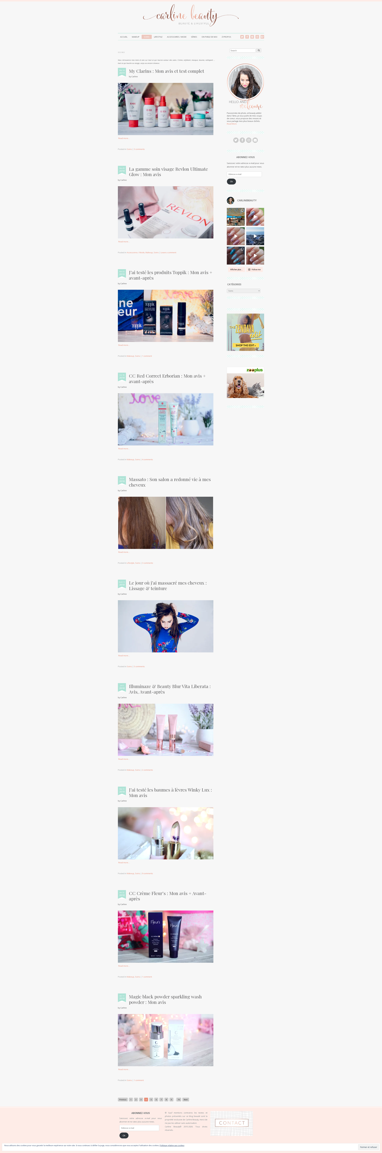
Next (186, 1099)
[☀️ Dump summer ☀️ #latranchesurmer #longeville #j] (236, 217)
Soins (147, 36)
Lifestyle (158, 36)
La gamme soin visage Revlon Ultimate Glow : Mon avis (168, 171)
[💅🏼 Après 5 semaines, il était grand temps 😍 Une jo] (255, 256)
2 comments (147, 770)
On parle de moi (209, 36)
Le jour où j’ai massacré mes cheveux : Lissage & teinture (168, 585)
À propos (226, 36)
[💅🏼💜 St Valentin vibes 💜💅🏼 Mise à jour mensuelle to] (236, 236)
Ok (231, 181)
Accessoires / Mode (177, 36)
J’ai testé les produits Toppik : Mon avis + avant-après (170, 275)
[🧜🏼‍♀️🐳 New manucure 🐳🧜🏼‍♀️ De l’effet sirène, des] (236, 256)
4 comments (147, 459)
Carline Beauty (134, 1149)
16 (179, 1099)
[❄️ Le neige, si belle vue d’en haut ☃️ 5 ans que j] (255, 236)
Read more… (124, 138)
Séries (194, 36)
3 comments (139, 149)
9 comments (147, 873)
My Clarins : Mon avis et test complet (166, 71)
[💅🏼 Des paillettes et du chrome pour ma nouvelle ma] (255, 217)
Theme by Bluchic (260, 1148)
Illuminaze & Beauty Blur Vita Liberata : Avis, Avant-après (170, 689)
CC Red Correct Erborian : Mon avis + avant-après (167, 378)
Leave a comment (168, 252)
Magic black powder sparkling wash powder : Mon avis (165, 999)
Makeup (135, 36)
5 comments (139, 666)
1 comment (147, 356)
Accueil (123, 36)
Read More (232, 123)
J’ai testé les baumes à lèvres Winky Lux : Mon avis (170, 792)
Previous (122, 1099)
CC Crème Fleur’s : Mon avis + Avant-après (167, 896)
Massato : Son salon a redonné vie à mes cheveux (170, 482)
